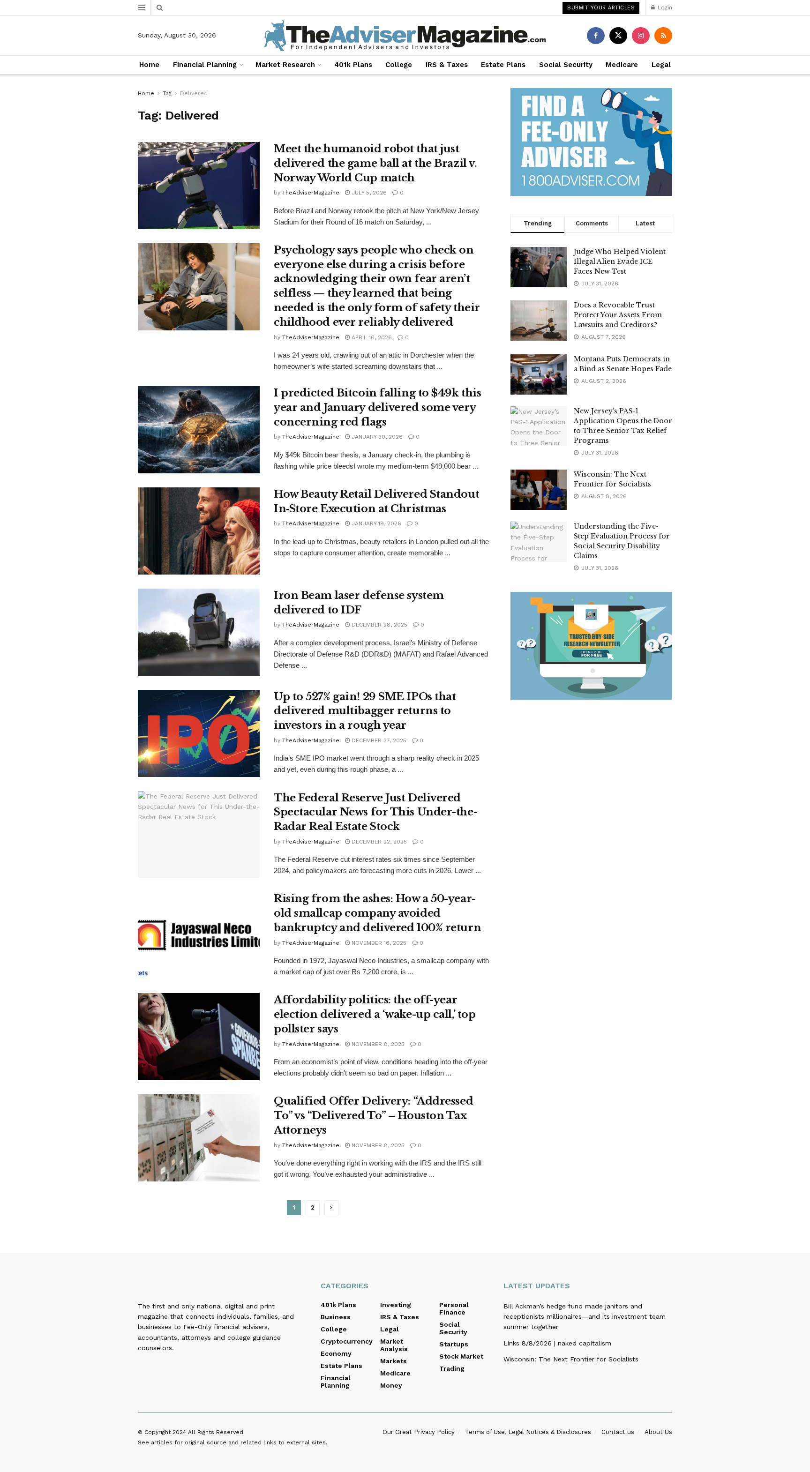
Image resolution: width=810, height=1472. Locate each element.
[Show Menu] (141, 7)
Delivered (194, 93)
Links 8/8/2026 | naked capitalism (557, 1343)
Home (149, 64)
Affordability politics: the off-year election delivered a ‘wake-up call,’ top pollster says (374, 1014)
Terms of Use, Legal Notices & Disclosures (528, 1431)
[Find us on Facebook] (596, 35)
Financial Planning (205, 64)
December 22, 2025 (378, 841)
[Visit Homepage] (405, 35)
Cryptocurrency (347, 1341)
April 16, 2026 (371, 337)
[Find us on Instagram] (641, 35)
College (398, 64)
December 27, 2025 (378, 740)
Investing (395, 1304)
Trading (452, 1368)
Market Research (285, 64)
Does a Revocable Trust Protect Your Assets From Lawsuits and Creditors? (618, 315)
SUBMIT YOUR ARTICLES (601, 8)
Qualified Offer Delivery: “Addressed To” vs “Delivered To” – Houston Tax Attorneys (373, 1115)
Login (664, 7)
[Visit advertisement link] (591, 142)
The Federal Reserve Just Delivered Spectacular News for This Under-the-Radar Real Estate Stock (375, 812)
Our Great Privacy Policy (418, 1431)
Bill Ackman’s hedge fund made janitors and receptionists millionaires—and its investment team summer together (584, 1316)
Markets (393, 1361)
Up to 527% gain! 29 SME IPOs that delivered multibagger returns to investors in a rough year (365, 711)
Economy (336, 1353)
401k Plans (353, 64)
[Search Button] (160, 7)
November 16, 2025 (378, 943)
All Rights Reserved (215, 1432)
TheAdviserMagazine (310, 192)
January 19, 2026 (375, 523)
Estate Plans (503, 64)
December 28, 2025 (378, 624)
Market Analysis (394, 1345)
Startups (453, 1344)
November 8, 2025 (377, 1044)
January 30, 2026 (376, 436)
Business (336, 1317)
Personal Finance (454, 1308)
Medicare (622, 64)
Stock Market (461, 1356)
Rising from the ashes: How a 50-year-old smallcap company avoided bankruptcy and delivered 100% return (377, 913)
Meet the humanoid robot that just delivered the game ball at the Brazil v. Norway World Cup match (375, 163)
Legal (661, 64)
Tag (167, 93)
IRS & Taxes (447, 64)
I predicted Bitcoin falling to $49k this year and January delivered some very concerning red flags (377, 407)
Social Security (565, 64)
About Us (658, 1431)
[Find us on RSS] (663, 35)
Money (391, 1385)
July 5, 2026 (368, 192)
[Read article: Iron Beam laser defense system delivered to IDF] (199, 632)
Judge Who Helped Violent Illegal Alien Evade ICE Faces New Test (620, 261)
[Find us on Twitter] (618, 35)
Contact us (617, 1431)
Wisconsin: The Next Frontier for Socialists (570, 1359)
